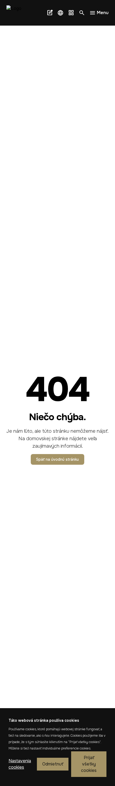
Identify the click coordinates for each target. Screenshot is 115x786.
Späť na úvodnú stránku (57, 459)
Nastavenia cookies (20, 764)
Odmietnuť (52, 764)
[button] (60, 13)
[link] (16, 12)
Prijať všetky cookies (89, 764)
